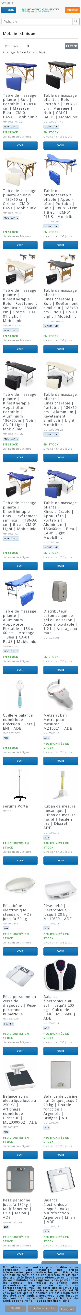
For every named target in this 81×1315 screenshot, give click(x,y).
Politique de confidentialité (49, 1300)
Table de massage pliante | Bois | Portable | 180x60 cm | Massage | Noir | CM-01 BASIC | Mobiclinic (60, 106)
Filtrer (71, 46)
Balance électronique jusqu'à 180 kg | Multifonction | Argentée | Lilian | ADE (59, 1211)
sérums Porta (15, 806)
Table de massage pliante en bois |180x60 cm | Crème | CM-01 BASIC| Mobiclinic (19, 199)
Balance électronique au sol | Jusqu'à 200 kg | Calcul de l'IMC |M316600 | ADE (59, 1007)
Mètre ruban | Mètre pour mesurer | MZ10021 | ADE (57, 722)
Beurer (8, 1023)
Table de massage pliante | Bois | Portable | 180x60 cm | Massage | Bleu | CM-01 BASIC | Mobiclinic (20, 106)
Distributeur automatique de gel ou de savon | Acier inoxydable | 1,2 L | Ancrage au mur (60, 622)
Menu (9, 10)
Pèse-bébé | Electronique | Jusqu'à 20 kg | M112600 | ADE (57, 912)
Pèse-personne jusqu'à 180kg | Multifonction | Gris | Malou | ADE (17, 1209)
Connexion (72, 10)
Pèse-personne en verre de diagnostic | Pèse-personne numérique (20, 1005)
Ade (6, 737)
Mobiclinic (11, 126)
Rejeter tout (67, 1308)
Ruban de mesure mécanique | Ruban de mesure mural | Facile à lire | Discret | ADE (59, 817)
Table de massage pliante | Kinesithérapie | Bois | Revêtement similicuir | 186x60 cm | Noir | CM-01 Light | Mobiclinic (60, 303)
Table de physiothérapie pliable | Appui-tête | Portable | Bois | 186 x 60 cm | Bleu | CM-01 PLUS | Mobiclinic (60, 203)
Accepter (15, 1307)
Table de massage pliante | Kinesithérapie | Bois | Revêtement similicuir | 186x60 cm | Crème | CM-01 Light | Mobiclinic (20, 305)
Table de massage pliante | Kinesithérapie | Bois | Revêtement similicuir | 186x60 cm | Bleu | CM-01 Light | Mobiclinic (20, 515)
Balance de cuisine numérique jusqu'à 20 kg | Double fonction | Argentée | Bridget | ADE (60, 1107)
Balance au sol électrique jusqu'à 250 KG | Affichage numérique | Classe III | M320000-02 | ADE (20, 1109)
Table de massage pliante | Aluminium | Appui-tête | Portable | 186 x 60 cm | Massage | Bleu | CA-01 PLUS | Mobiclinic (19, 626)
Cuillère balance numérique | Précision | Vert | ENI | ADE (19, 722)
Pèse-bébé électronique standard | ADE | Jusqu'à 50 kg (19, 912)
